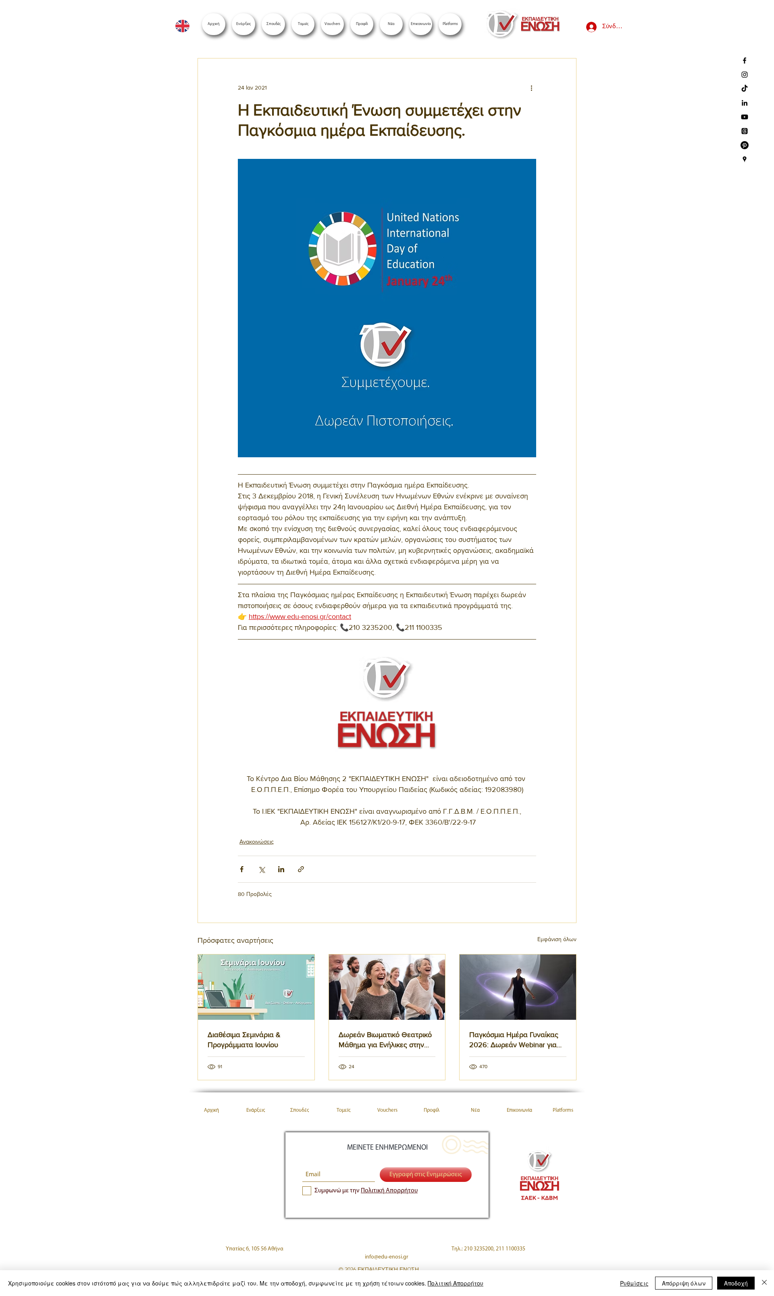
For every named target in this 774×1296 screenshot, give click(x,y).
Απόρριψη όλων (683, 1283)
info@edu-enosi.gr (386, 1257)
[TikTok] (745, 89)
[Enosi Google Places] (745, 159)
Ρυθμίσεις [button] (634, 1283)
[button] (450, 24)
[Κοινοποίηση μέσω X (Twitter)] (261, 869)
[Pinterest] (745, 145)
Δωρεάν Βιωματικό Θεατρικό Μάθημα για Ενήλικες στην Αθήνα (385, 1040)
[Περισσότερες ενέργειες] (531, 87)
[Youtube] (745, 117)
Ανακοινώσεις (256, 841)
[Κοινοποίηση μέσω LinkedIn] (281, 869)
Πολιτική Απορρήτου (455, 1283)
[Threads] (745, 131)
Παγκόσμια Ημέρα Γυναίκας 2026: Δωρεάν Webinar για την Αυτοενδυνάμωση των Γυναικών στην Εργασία (513, 1040)
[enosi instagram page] (745, 75)
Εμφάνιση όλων (556, 939)
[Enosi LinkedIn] (745, 103)
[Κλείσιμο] (764, 1283)
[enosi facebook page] (745, 60)
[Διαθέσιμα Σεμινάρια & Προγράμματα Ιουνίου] (256, 987)
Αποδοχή (736, 1283)
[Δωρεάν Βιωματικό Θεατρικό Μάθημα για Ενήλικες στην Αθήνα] (387, 987)
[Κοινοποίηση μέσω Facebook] (242, 869)
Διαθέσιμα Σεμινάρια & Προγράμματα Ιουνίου (244, 1040)
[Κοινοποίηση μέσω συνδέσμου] (301, 869)
